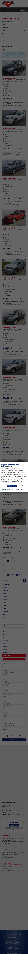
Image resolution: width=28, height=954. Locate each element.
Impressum (19, 489)
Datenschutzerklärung (7, 489)
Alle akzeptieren (12, 485)
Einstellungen (22, 485)
